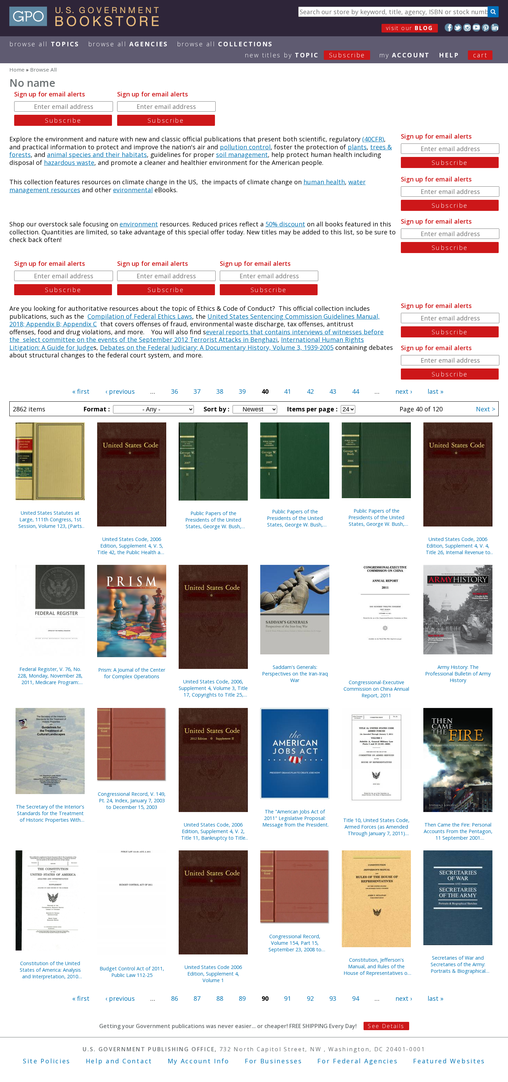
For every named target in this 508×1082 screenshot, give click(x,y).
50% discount (285, 224)
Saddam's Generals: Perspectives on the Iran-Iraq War (295, 673)
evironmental (133, 190)
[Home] (87, 24)
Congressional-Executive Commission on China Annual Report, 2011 (376, 689)
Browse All (44, 44)
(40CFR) (373, 139)
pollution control (245, 147)
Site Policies (46, 1061)
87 (197, 998)
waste (85, 162)
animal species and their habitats (97, 154)
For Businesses (273, 1061)
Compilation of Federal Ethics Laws (139, 316)
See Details (386, 1026)
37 (197, 391)
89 (242, 998)
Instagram (467, 27)
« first (81, 391)
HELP (449, 55)
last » (435, 391)
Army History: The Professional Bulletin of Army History (458, 673)
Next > (485, 409)
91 (287, 998)
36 (174, 391)
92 (310, 998)
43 (332, 391)
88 (219, 998)
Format (95, 409)
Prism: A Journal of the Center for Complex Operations (131, 673)
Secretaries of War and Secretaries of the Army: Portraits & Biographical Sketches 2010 (458, 964)
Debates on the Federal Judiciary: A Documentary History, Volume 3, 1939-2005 (216, 347)
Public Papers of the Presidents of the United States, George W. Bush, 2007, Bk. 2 (213, 520)
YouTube (476, 27)
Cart (480, 55)
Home (17, 69)
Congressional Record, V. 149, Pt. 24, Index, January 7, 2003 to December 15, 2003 (132, 800)
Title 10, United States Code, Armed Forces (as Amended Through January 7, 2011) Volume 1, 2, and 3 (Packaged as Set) (376, 827)
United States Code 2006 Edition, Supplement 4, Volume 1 (213, 973)
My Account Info (199, 1061)
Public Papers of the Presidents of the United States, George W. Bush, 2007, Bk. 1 (295, 518)
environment (139, 224)
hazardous (60, 162)
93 (332, 998)
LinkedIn (495, 27)
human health (324, 182)
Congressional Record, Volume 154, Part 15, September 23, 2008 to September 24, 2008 (295, 943)
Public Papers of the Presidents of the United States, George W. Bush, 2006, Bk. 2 (376, 517)
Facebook (449, 27)
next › (403, 391)
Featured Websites (449, 1061)
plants (357, 147)
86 (174, 998)
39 (242, 391)
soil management (242, 154)
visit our (409, 28)
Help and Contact (119, 1061)
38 (219, 391)
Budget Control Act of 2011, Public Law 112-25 (132, 971)
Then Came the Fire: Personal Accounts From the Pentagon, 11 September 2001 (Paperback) (458, 831)
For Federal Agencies (357, 1061)
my (404, 55)
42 (310, 391)
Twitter (458, 27)
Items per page (311, 409)
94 (355, 998)
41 (287, 391)
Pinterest (486, 27)
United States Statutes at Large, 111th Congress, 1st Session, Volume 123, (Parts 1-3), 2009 (50, 519)
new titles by (305, 55)
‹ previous (120, 391)
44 (355, 391)
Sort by (216, 409)
